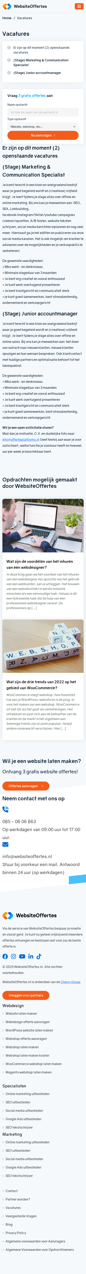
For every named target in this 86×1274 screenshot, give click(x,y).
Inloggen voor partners (26, 995)
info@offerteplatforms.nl (20, 440)
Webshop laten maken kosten (27, 1055)
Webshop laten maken (22, 1047)
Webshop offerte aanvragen (26, 1039)
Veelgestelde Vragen (21, 1216)
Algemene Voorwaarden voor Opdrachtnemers (40, 1250)
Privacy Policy (16, 1233)
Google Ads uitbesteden (23, 1119)
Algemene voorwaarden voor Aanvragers (35, 1241)
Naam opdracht (17, 104)
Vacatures (13, 1208)
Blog (9, 1224)
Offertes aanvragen (23, 786)
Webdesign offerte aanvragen (28, 1022)
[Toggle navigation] (79, 6)
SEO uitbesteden (18, 1102)
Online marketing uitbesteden (27, 1094)
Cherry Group (70, 982)
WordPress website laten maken (29, 1030)
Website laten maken (21, 1013)
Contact (12, 1191)
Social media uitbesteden (24, 1111)
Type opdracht (16, 119)
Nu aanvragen (41, 135)
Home (6, 18)
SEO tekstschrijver (19, 1127)
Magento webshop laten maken (29, 1072)
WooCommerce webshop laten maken (34, 1064)
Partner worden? (18, 1199)
